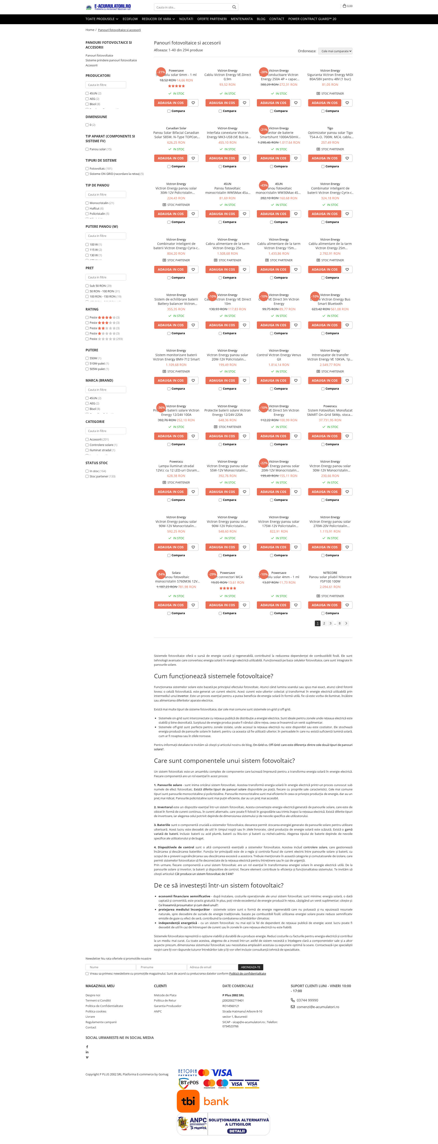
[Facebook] (87, 1047)
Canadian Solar (176, 128)
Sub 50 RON (98, 286)
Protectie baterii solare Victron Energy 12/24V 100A (176, 412)
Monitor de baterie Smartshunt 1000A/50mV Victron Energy (279, 134)
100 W (94, 244)
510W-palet (97, 363)
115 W (94, 250)
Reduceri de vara (157, 19)
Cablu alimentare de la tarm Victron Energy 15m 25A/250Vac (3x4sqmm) (278, 245)
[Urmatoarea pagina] (346, 623)
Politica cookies (96, 1011)
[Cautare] (234, 7)
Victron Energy (227, 70)
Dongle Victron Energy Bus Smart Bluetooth (330, 301)
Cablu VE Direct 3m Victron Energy (278, 301)
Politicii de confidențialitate (247, 973)
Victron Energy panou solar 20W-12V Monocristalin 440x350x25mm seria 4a (279, 468)
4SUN (93, 93)
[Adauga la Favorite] (193, 102)
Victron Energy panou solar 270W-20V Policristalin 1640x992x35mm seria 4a (330, 523)
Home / (91, 30)
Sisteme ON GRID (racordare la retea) (115, 174)
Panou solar (98, 149)
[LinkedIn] (87, 1052)
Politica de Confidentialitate (104, 1006)
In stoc (94, 471)
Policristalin (97, 214)
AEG (92, 99)
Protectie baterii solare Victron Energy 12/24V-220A (227, 412)
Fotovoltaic (97, 168)
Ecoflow (130, 19)
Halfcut (94, 208)
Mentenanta (242, 19)
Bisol (93, 104)
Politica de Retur (165, 1000)
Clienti (160, 986)
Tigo (330, 128)
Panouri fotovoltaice (99, 55)
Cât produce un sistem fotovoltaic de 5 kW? (204, 874)
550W (93, 358)
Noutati (186, 19)
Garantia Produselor (167, 1006)
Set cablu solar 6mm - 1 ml (176, 74)
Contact (276, 19)
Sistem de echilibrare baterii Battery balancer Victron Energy (176, 301)
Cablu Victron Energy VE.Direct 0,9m (227, 76)
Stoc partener (99, 476)
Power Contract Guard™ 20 (312, 19)
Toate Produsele (100, 19)
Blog (261, 19)
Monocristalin (99, 203)
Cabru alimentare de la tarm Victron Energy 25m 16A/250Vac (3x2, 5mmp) (227, 245)
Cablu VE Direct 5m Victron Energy (278, 412)
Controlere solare (101, 445)
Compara (178, 111)
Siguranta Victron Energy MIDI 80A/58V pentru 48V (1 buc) (330, 76)
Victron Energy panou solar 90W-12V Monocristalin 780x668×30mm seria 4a (176, 523)
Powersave (176, 70)
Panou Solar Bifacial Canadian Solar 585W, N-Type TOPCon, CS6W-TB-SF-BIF (176, 134)
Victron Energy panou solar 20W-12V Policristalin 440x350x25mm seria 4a (227, 357)
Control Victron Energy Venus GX (279, 357)
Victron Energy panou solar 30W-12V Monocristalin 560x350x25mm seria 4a (330, 468)
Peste (94, 317)
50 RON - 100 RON (102, 291)
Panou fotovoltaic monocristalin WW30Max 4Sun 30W (279, 190)
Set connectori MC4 (227, 577)
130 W (94, 255)
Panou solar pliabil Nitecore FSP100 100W (330, 579)
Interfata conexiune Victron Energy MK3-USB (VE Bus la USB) (227, 134)
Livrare (90, 1017)
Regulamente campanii (101, 1022)
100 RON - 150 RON (103, 296)
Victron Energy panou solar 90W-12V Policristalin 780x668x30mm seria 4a (227, 523)
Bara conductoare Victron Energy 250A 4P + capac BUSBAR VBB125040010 (279, 76)
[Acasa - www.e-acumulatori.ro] (108, 7)
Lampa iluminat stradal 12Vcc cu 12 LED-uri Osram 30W (176, 468)
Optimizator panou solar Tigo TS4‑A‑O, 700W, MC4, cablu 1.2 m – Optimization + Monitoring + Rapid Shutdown (330, 134)
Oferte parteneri (212, 19)
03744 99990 (307, 1000)
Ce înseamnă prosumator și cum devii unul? (188, 905)
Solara (176, 573)
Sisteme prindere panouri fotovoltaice (111, 60)
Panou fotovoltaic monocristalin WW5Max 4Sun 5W (227, 190)
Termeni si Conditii (98, 1000)
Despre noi (93, 995)
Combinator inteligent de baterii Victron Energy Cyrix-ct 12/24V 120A (330, 190)
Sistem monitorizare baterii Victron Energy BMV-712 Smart (176, 357)
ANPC (158, 1011)
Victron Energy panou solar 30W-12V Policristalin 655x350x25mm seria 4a (176, 190)
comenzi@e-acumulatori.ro (317, 1006)
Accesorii (91, 65)
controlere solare (315, 847)
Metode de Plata (165, 995)
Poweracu (330, 406)
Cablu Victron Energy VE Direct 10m (227, 301)
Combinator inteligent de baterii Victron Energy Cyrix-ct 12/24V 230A (176, 245)
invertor (182, 696)
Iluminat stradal (100, 450)
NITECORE (330, 573)
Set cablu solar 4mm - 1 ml (278, 577)
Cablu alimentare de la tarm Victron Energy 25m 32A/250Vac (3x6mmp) (330, 245)
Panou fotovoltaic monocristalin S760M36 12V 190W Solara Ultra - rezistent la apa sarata (176, 579)
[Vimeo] (87, 1057)
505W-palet (97, 369)
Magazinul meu (100, 986)
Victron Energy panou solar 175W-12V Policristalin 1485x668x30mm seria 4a (279, 523)
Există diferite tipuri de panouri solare (220, 789)
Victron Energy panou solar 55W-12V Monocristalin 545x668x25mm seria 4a (227, 468)
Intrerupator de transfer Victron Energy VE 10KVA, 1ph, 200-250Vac (330, 357)
